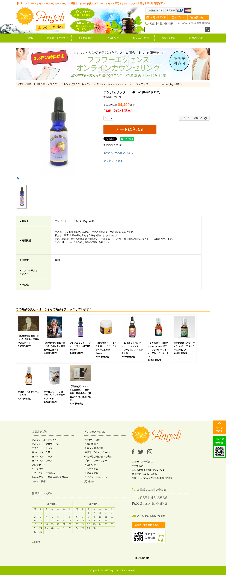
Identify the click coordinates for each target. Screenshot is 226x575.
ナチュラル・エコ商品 (43, 473)
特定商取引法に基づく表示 (98, 456)
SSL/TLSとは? (142, 558)
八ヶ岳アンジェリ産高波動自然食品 (50, 477)
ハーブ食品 (37, 469)
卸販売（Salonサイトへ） (97, 452)
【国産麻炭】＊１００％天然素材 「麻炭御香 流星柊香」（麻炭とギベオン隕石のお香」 (80, 393)
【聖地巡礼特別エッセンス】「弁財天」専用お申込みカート (54, 346)
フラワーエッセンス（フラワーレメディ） (72, 84)
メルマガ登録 (91, 469)
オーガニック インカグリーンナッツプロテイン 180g (54, 395)
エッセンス (132, 84)
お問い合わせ (196, 38)
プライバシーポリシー (95, 460)
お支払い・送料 (141, 38)
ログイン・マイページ (95, 477)
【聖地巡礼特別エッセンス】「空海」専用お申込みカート (28, 339)
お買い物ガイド (92, 444)
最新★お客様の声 (93, 448)
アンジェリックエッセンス (110, 84)
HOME (29, 38)
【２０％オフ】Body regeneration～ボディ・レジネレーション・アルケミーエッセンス (158, 350)
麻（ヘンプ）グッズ (42, 456)
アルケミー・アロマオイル (45, 444)
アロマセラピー (40, 465)
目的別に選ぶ (85, 38)
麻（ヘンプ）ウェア (42, 460)
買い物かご (90, 481)
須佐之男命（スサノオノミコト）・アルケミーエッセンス (184, 346)
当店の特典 (113, 38)
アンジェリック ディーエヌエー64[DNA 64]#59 (80, 346)
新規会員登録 (168, 38)
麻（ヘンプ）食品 (41, 452)
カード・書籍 (39, 481)
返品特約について (112, 145)
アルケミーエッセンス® (44, 440)
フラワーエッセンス (42, 448)
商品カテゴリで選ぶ (57, 38)
